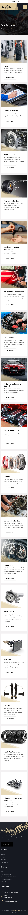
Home (2, 28)
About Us (4, 857)
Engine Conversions (11, 430)
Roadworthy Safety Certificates (11, 248)
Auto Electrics (9, 338)
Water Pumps (9, 611)
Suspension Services (12, 201)
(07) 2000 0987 (8, 897)
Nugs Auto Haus (16, 910)
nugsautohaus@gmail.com (10, 901)
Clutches (7, 477)
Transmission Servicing (12, 521)
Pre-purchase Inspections (14, 291)
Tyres (6, 66)
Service (4, 859)
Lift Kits (7, 706)
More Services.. (6, 881)
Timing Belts (8, 565)
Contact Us (6, 844)
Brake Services (9, 155)
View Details (10, 77)
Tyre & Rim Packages (12, 752)
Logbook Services (11, 110)
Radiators (7, 659)
